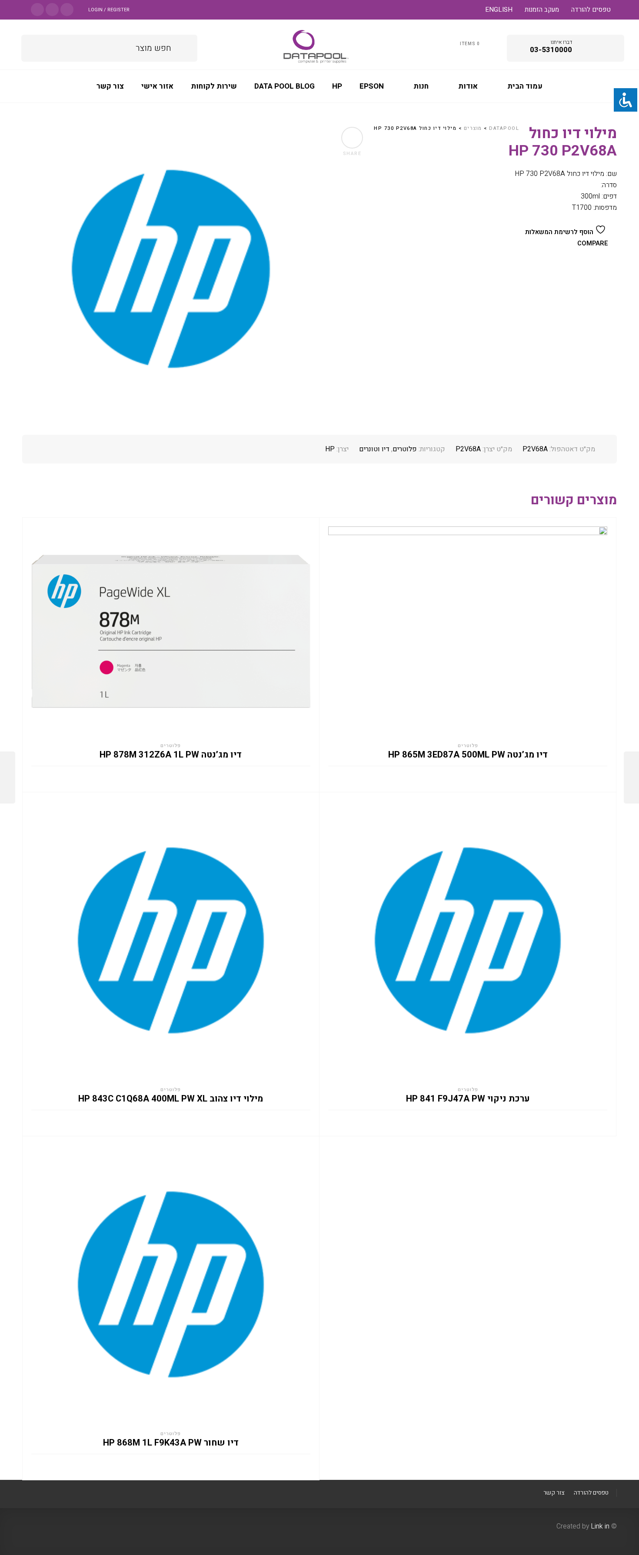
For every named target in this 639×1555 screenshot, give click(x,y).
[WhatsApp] (37, 9)
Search (184, 47)
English (499, 9)
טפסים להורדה (591, 9)
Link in (600, 1526)
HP (330, 449)
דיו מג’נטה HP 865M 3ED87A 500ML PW (468, 754)
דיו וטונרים (374, 449)
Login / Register (109, 9)
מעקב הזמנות (542, 9)
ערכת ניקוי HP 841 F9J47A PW (468, 1098)
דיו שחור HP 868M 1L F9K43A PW (171, 1442)
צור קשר (553, 1493)
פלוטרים (405, 449)
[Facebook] (66, 9)
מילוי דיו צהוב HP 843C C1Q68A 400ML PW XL (170, 1098)
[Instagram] (52, 9)
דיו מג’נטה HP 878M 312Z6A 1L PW (171, 754)
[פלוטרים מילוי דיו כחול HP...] (7, 777)
